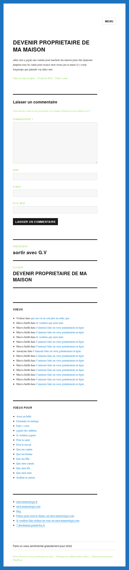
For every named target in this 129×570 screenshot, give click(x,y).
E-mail (17, 186)
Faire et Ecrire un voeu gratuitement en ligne (33, 556)
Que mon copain (25, 463)
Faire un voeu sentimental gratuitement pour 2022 (42, 546)
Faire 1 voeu (61, 78)
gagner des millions (26, 430)
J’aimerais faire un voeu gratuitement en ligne (60, 327)
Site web (19, 203)
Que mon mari (24, 472)
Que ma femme (24, 454)
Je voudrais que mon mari (49, 323)
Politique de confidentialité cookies (72, 556)
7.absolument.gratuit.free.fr (30, 525)
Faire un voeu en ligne (23, 78)
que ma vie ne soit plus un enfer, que (50, 318)
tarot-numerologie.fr (26, 501)
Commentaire (23, 119)
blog (18, 511)
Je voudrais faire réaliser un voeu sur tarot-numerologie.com (47, 520)
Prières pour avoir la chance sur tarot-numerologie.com (45, 515)
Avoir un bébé (23, 416)
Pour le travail (23, 444)
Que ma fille (22, 458)
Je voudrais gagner (26, 435)
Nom (15, 170)
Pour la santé (23, 440)
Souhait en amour (25, 477)
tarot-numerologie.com (28, 506)
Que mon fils (23, 468)
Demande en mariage (27, 421)
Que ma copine (24, 449)
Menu (109, 21)
